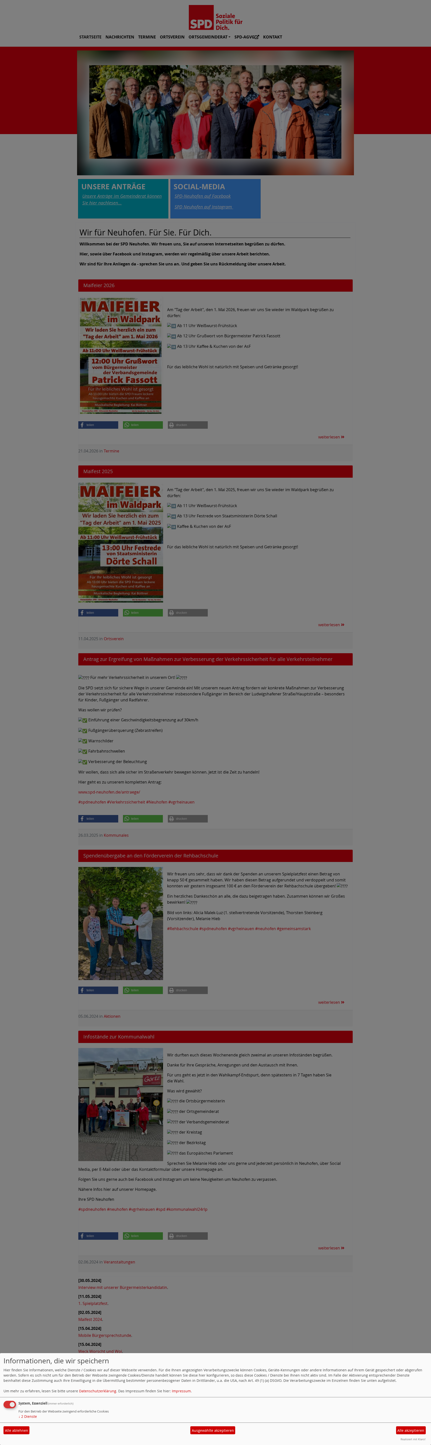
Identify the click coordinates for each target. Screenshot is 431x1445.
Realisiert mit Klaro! (413, 1439)
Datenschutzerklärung (97, 1391)
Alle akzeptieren (410, 1430)
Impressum (181, 1391)
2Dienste (27, 1416)
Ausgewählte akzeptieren (213, 1430)
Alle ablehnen (16, 1430)
